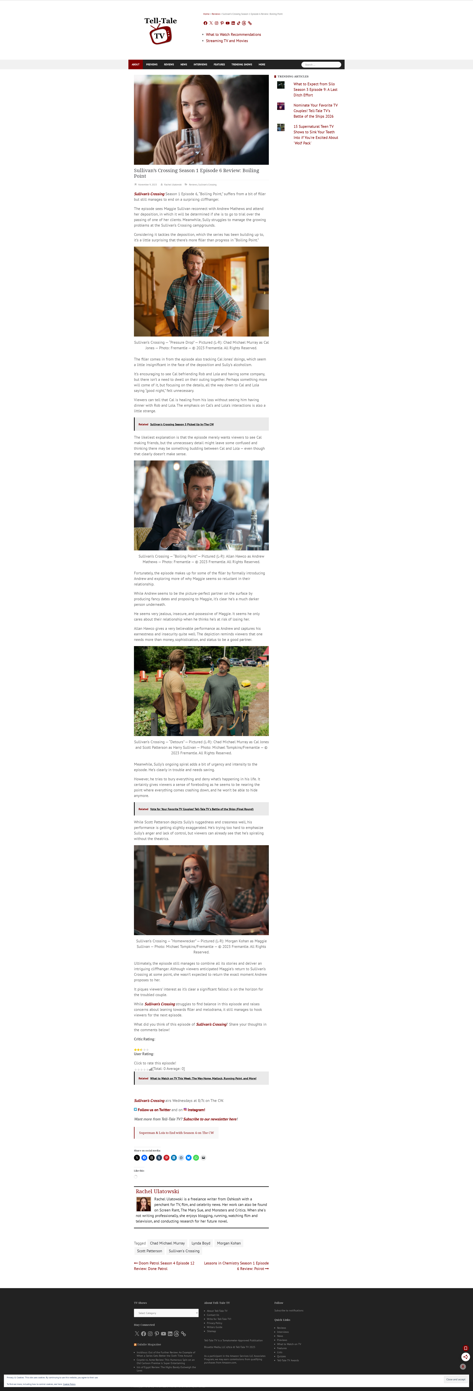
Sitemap (211, 1331)
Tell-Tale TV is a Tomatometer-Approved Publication (233, 1340)
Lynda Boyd (201, 1243)
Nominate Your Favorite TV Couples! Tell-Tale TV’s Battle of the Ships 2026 (316, 111)
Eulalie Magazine (149, 1344)
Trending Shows (242, 64)
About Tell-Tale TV (217, 1311)
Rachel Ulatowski (173, 184)
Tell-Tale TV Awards (288, 1360)
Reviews (216, 14)
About (135, 64)
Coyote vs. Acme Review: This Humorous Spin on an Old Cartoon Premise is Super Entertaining (166, 1361)
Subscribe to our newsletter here (209, 1119)
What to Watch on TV (289, 1344)
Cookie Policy (69, 1384)
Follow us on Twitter (154, 1109)
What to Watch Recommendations (233, 34)
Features (219, 64)
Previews (151, 64)
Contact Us (213, 1315)
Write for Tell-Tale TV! (219, 1319)
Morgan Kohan (229, 1243)
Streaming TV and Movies (227, 40)
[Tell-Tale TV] (160, 29)
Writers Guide (214, 1327)
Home (206, 14)
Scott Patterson (149, 1250)
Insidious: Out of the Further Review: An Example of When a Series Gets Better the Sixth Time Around (166, 1354)
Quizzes (281, 1356)
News (184, 64)
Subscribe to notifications (288, 1310)
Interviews (200, 64)
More (262, 64)
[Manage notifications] (463, 1367)
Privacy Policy (214, 1323)
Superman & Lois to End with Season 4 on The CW (176, 1133)
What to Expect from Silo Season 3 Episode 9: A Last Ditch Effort (315, 89)
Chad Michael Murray (167, 1243)
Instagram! (196, 1109)
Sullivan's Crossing (207, 184)
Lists (279, 1352)
